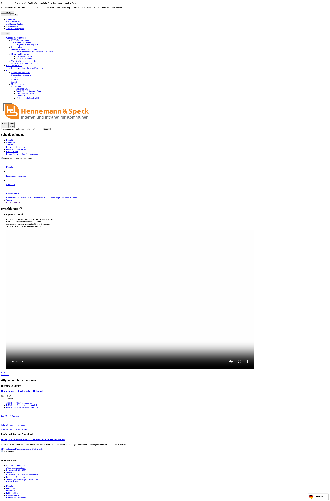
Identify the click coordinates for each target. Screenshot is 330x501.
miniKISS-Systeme (24, 59)
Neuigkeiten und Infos (20, 72)
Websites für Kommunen (16, 38)
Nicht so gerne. (7, 12)
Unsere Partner (17, 86)
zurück (4, 372)
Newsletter (15, 79)
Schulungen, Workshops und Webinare (27, 68)
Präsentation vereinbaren (21, 75)
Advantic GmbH (23, 89)
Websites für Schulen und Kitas (24, 61)
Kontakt (14, 82)
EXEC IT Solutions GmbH (27, 98)
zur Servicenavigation (15, 29)
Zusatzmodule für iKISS (21, 42)
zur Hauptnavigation (14, 24)
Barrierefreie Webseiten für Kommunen (27, 49)
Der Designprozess (24, 56)
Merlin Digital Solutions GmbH (29, 91)
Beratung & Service (14, 66)
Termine (14, 77)
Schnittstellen (16, 47)
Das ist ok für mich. (9, 15)
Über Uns (10, 70)
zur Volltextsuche (13, 22)
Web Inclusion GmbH (25, 93)
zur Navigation (12, 26)
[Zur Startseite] (46, 121)
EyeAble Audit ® (13, 202)
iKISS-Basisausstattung (20, 40)
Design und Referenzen (21, 54)
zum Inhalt (10, 19)
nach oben (5, 374)
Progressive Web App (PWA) (28, 45)
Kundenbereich (17, 84)
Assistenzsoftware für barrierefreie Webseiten (34, 52)
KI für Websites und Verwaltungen (25, 63)
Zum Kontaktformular (10, 416)
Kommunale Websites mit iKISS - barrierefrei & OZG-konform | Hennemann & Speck (41, 198)
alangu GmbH (22, 96)
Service (9, 200)
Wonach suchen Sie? (9, 129)
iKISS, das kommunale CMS (33, 439)
